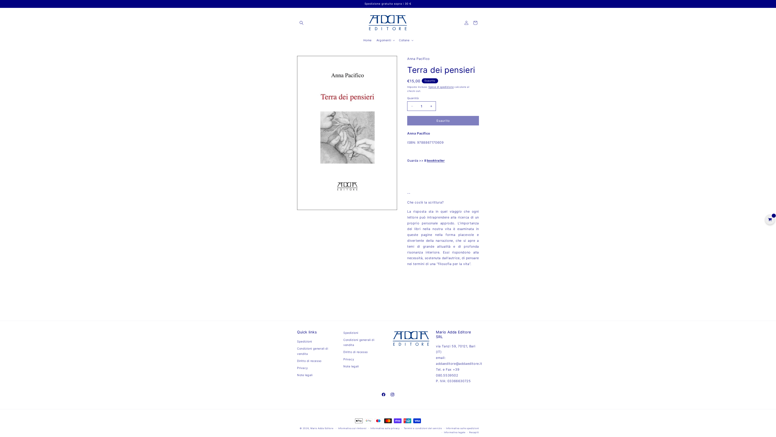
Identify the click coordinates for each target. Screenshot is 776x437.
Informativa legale (454, 432)
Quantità (413, 98)
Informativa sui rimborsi (352, 428)
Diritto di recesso (309, 361)
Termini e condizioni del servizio (423, 428)
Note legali (305, 375)
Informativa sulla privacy (385, 428)
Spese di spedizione (441, 86)
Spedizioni (304, 341)
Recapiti (474, 432)
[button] (301, 22)
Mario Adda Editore (321, 428)
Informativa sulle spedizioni (462, 428)
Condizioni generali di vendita (312, 351)
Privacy (302, 368)
